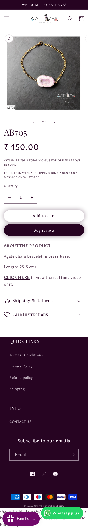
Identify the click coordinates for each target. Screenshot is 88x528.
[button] (6, 18)
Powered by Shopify (53, 506)
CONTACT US (20, 421)
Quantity (11, 186)
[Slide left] (33, 122)
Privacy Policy (20, 366)
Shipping (17, 389)
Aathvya (38, 506)
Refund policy (21, 377)
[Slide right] (55, 122)
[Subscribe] (72, 455)
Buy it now (44, 230)
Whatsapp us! (66, 513)
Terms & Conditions (26, 355)
